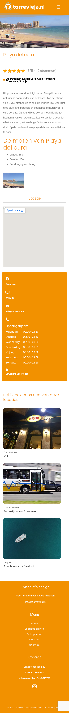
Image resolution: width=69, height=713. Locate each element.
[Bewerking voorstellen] (7, 369)
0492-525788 (43, 678)
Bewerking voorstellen (17, 374)
